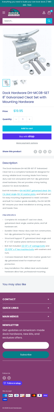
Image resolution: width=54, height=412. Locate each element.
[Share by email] (49, 151)
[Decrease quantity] (16, 119)
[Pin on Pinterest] (40, 151)
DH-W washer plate (26, 194)
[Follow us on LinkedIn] (9, 378)
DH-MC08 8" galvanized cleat (33, 190)
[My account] (44, 12)
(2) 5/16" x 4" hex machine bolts (19, 249)
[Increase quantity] (29, 119)
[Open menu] (4, 13)
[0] (49, 12)
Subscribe (25, 354)
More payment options (27, 143)
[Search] (49, 21)
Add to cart (27, 128)
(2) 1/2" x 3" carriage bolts (33, 246)
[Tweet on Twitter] (45, 151)
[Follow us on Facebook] (4, 378)
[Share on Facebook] (35, 151)
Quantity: (7, 119)
